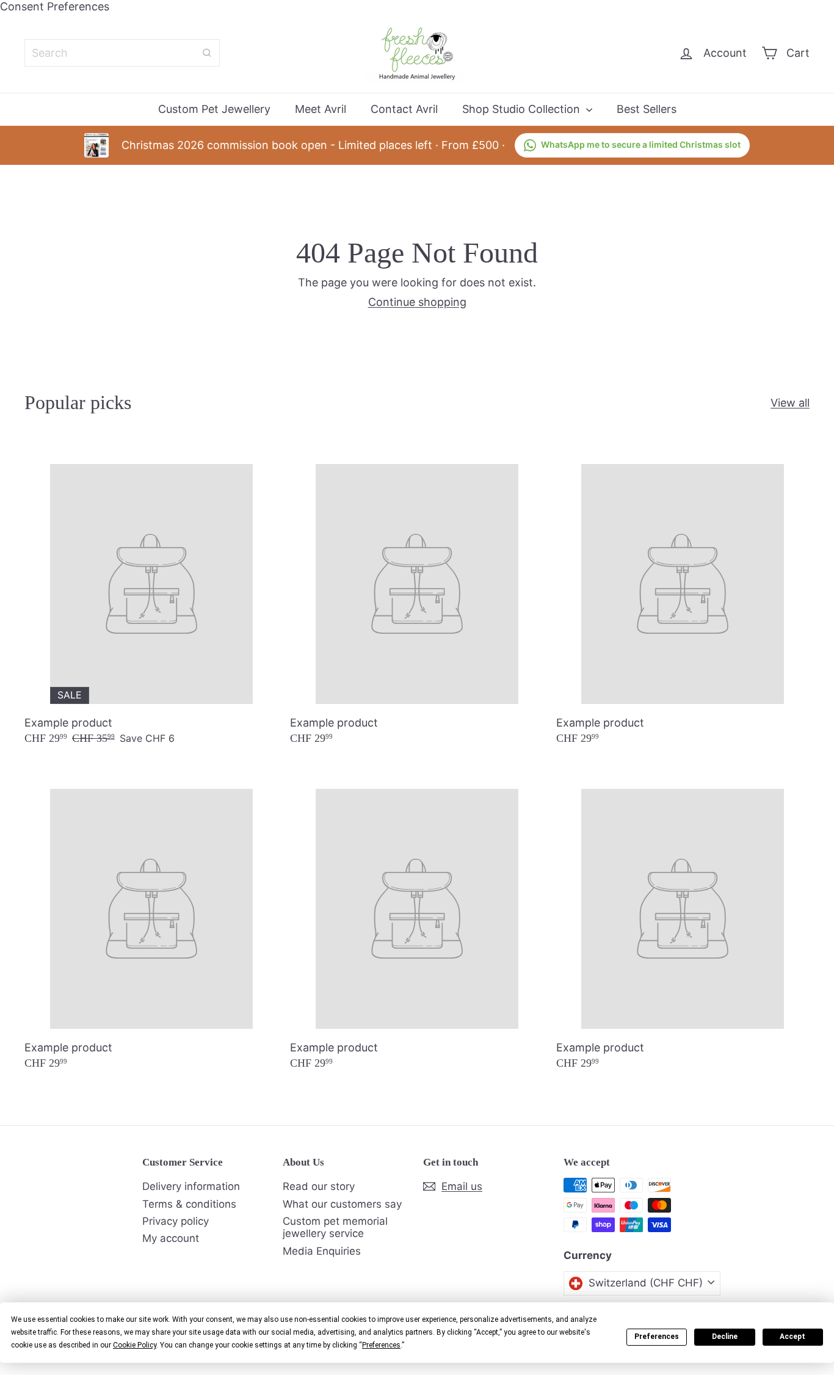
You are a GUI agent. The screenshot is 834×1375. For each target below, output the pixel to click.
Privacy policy (175, 1221)
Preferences (656, 1336)
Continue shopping (417, 302)
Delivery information (191, 1186)
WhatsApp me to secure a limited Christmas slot (641, 144)
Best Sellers (646, 109)
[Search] (207, 53)
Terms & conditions (189, 1204)
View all (790, 402)
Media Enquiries (322, 1251)
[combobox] (122, 53)
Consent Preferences (54, 6)
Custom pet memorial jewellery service (335, 1227)
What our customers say (342, 1204)
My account (170, 1238)
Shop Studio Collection (522, 109)
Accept (792, 1336)
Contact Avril (404, 109)
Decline (725, 1336)
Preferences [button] (381, 1345)
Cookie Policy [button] (134, 1345)
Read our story (319, 1186)
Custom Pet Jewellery (214, 109)
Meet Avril (320, 109)
